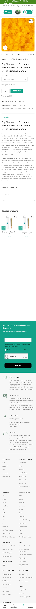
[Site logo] (17, 12)
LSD (3, 565)
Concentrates (11, 55)
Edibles (21, 542)
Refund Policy (23, 483)
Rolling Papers (23, 581)
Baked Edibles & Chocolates (24, 550)
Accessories (23, 570)
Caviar (21, 513)
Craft (4, 509)
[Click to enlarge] (5, 47)
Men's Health (6, 595)
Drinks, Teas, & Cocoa (25, 554)
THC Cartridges (7, 553)
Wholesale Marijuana (8, 537)
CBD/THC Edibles (24, 565)
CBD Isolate (22, 523)
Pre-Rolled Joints (7, 530)
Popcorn (5, 526)
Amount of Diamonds (8, 76)
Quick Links (6, 459)
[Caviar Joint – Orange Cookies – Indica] (26, 222)
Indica (4, 495)
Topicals (5, 588)
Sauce (21, 509)
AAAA (4, 513)
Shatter (21, 502)
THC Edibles (22, 558)
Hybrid (4, 499)
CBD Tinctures (6, 584)
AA (3, 520)
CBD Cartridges (7, 556)
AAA (3, 516)
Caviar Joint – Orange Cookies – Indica (26, 233)
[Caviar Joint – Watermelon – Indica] (10, 222)
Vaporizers (6, 542)
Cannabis (5, 492)
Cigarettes (23, 586)
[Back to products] (31, 54)
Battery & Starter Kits (9, 546)
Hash (20, 533)
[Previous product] (28, 54)
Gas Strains (6, 506)
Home (3, 55)
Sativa (4, 502)
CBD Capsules (6, 577)
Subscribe (18, 365)
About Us (5, 466)
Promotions (6, 476)
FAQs (20, 466)
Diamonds (21, 55)
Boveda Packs (23, 574)
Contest (5, 473)
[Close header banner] (33, 2)
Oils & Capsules (8, 570)
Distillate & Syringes (25, 520)
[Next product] (33, 54)
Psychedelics (7, 561)
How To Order (23, 473)
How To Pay (22, 476)
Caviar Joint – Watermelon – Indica (9, 233)
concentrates (9, 108)
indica (24, 108)
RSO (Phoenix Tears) (25, 537)
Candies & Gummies (25, 546)
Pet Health (5, 591)
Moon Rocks (23, 526)
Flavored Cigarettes (25, 597)
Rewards (21, 469)
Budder (21, 499)
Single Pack (22, 590)
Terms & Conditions (25, 487)
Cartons (21, 593)
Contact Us (22, 462)
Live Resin (22, 506)
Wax (20, 495)
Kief (20, 530)
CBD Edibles (22, 561)
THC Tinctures (6, 581)
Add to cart (16, 91)
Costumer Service (25, 459)
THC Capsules (6, 574)
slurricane (30, 108)
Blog (3, 469)
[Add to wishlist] (14, 217)
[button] (4, 228)
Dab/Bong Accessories (26, 577)
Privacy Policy (23, 480)
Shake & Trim (6, 533)
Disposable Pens (7, 549)
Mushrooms (6, 602)
